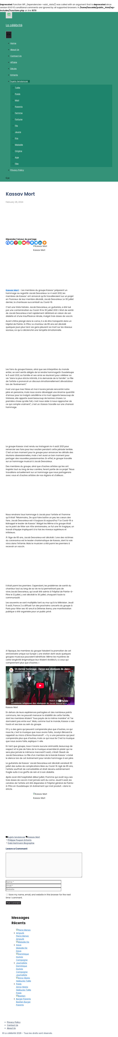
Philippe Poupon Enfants (19, 840)
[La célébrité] (9, 17)
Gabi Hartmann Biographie (21, 843)
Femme (19, 113)
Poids (17, 94)
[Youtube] (24, 243)
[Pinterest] (16, 243)
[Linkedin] (40, 243)
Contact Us (16, 56)
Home (13, 43)
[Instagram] (28, 243)
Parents (19, 106)
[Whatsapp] (20, 243)
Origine (18, 151)
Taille (17, 87)
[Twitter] (12, 243)
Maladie (19, 144)
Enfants (14, 75)
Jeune (18, 132)
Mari (17, 100)
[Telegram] (36, 243)
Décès (13, 68)
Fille (17, 163)
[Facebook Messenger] (32, 243)
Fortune (18, 119)
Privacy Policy (17, 170)
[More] (44, 243)
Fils (16, 125)
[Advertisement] (40, 220)
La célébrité (14, 25)
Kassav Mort (12, 290)
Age (17, 157)
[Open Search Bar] (8, 178)
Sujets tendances (19, 81)
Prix (16, 138)
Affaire (13, 62)
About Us (14, 49)
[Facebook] (8, 243)
